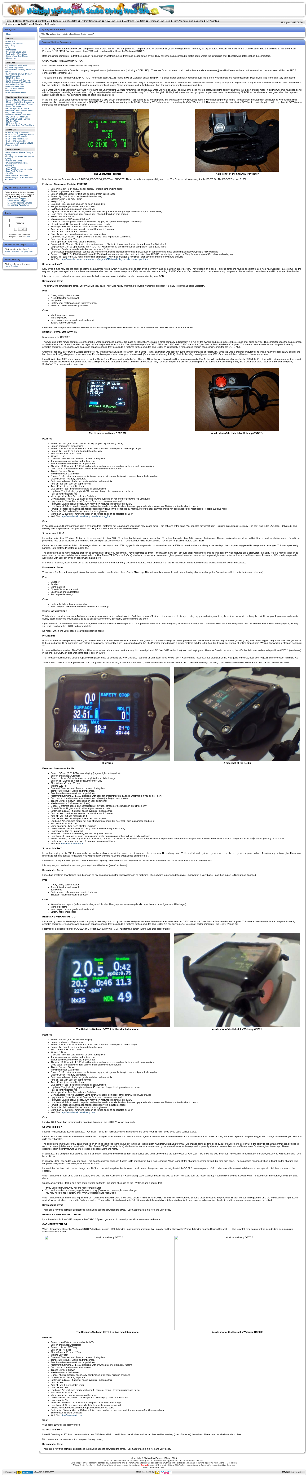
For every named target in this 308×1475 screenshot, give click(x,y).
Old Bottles (11, 91)
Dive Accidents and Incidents (188, 21)
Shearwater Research (72, 843)
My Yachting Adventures (18, 205)
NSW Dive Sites (113, 21)
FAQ (8, 48)
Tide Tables (11, 167)
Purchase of (17, 199)
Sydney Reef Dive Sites (65, 21)
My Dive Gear (12, 121)
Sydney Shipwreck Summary (18, 80)
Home (8, 21)
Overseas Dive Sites (159, 21)
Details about (17, 201)
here (28, 237)
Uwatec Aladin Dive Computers (20, 102)
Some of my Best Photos (17, 56)
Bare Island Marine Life (16, 141)
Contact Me (44, 21)
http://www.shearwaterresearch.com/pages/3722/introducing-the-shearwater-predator (104, 259)
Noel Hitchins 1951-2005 (17, 175)
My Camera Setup (14, 113)
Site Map (10, 173)
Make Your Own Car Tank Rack (20, 125)
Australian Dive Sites (134, 21)
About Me (10, 41)
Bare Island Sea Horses (16, 137)
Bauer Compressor (14, 106)
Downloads (11, 50)
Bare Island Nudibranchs (17, 139)
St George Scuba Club (16, 52)
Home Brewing (11, 266)
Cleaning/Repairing (20, 203)
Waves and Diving (14, 161)
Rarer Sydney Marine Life (17, 132)
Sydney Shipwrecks (91, 21)
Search (51, 24)
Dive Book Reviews (14, 171)
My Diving (10, 46)
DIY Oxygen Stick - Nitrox (17, 108)
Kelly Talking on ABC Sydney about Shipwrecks (18, 75)
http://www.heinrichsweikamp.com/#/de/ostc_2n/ (85, 516)
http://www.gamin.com (72, 1415)
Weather (39, 24)
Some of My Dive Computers (19, 100)
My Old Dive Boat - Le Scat (18, 119)
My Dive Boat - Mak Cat (17, 117)
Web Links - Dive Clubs (16, 54)
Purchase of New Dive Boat (18, 115)
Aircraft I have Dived (15, 89)
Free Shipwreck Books (16, 93)
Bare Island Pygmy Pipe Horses (20, 135)
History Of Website (24, 21)
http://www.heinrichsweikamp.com (78, 1112)
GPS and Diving (13, 123)
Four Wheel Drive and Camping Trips (19, 250)
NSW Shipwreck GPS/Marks (18, 82)
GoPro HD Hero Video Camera (19, 110)
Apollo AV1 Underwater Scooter (20, 104)
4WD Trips (26, 24)
